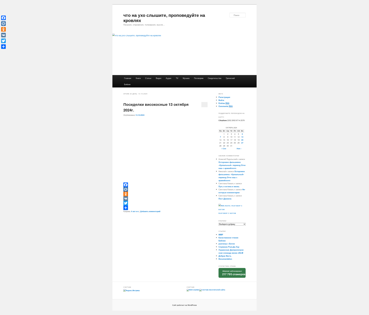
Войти (221, 100)
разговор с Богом (227, 243)
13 (242, 137)
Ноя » (239, 148)
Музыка (186, 78)
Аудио (168, 78)
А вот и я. (135, 211)
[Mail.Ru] (165, 189)
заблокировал (233, 273)
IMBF (221, 234)
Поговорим (198, 78)
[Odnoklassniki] (165, 194)
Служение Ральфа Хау (229, 246)
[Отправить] (165, 207)
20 (242, 140)
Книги (138, 78)
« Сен (223, 148)
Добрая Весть (225, 255)
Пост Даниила (225, 198)
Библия (127, 84)
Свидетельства (214, 78)
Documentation (225, 258)
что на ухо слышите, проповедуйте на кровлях (164, 17)
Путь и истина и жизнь (229, 186)
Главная (127, 78)
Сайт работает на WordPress (184, 305)
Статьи (148, 78)
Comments (226, 106)
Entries (224, 103)
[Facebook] (165, 184)
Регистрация (224, 97)
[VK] (165, 198)
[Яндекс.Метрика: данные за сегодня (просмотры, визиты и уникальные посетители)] (131, 290)
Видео (158, 78)
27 (242, 142)
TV (177, 78)
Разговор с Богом (227, 213)
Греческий (230, 78)
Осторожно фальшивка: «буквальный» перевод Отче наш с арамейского (232, 165)
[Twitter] (165, 203)
